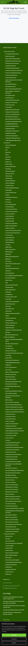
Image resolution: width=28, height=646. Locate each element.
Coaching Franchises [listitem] (10, 416)
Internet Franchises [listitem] (10, 480)
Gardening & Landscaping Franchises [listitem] (14, 447)
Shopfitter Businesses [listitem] (10, 133)
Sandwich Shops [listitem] (9, 287)
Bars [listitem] (6, 150)
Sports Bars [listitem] (8, 306)
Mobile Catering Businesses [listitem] (12, 256)
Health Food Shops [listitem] (9, 228)
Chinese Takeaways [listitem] (10, 183)
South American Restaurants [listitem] (12, 301)
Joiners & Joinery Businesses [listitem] (12, 114)
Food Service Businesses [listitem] (11, 211)
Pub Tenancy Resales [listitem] (10, 277)
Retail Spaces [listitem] (8, 567)
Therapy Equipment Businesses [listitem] (12, 386)
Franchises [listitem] (6, 388)
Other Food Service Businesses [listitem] (12, 263)
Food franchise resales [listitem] (11, 435)
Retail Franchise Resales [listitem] (11, 517)
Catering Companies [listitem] (10, 171)
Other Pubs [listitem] (8, 266)
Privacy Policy (6, 619)
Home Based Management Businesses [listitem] (14, 470)
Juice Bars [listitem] (8, 244)
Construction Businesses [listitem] (11, 75)
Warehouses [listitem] (8, 574)
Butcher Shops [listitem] (8, 164)
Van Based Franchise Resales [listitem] (12, 529)
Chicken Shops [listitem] (8, 178)
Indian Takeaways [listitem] (9, 240)
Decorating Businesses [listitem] (10, 84)
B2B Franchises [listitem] (9, 400)
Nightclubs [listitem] (8, 259)
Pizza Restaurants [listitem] (9, 273)
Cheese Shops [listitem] (8, 176)
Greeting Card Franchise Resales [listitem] (13, 454)
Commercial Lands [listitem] (9, 541)
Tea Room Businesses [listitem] (10, 318)
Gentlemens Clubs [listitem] (9, 218)
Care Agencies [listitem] (8, 346)
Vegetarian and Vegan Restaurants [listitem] (13, 330)
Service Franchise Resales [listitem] (11, 519)
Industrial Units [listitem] (9, 548)
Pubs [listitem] (6, 282)
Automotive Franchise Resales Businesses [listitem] (12, 396)
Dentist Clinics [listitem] (8, 357)
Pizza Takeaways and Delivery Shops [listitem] (14, 275)
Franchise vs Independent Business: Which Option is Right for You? (13, 597)
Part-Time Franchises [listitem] (10, 503)
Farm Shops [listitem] (8, 202)
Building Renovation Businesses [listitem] (13, 61)
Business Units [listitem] (8, 536)
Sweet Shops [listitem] (8, 311)
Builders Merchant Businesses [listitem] (12, 58)
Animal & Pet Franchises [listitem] (11, 393)
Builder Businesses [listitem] (10, 56)
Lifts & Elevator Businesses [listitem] (11, 116)
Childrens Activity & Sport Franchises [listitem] (14, 407)
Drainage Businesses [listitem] (10, 86)
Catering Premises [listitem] (9, 173)
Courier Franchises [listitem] (10, 421)
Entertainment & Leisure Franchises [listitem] (13, 428)
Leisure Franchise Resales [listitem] (11, 484)
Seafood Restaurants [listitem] (10, 289)
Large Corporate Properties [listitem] (11, 552)
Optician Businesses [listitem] (10, 376)
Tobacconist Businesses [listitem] (11, 323)
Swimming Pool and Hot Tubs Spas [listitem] (13, 524)
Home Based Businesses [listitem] (11, 459)
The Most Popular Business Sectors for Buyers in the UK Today (14, 606)
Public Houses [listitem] (8, 280)
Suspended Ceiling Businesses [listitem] (12, 138)
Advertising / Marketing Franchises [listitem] (13, 391)
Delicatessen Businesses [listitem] (11, 197)
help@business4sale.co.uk (11, 588)
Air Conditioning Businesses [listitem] (12, 54)
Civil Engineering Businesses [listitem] (12, 68)
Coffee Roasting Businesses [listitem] (12, 187)
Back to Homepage (14, 18)
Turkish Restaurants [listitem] (10, 325)
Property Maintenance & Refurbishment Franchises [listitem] (14, 511)
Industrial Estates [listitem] (9, 545)
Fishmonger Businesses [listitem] (11, 209)
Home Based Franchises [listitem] (11, 468)
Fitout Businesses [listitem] (9, 97)
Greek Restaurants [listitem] (9, 221)
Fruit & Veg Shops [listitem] (9, 216)
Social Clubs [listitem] (8, 299)
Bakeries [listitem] (7, 147)
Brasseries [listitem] (8, 157)
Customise (14, 639)
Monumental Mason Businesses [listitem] (13, 119)
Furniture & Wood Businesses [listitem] (12, 100)
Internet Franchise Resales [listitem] (11, 477)
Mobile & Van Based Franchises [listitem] (12, 496)
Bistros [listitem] (7, 154)
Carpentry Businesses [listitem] (10, 65)
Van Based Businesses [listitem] (10, 526)
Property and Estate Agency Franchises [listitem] (14, 508)
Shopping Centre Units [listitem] (10, 569)
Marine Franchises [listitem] (9, 494)
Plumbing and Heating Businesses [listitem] (13, 121)
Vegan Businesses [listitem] (9, 327)
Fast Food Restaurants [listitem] (10, 204)
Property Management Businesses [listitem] (13, 562)
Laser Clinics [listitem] (8, 369)
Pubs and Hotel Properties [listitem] (11, 285)
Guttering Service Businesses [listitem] (12, 109)
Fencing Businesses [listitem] (10, 95)
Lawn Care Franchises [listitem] (10, 482)
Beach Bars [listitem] (8, 152)
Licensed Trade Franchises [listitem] (11, 489)
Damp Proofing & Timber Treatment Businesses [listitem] (13, 80)
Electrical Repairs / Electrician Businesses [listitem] (12, 92)
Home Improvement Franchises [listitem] (12, 472)
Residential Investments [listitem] (11, 564)
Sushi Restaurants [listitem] (9, 308)
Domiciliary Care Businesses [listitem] (12, 360)
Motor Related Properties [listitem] (11, 555)
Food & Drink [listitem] (7, 142)
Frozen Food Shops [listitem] (10, 213)
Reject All (14, 642)
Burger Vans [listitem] (8, 161)
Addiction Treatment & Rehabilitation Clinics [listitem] (14, 340)
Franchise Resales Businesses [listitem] (12, 442)
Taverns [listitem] (7, 315)
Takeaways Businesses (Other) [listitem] (12, 313)
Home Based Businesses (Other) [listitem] (13, 461)
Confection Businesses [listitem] (10, 192)
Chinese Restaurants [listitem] (10, 180)
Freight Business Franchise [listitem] (11, 445)
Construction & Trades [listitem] (9, 51)
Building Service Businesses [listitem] (12, 63)
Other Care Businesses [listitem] (10, 379)
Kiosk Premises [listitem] (9, 550)
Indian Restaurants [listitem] (9, 237)
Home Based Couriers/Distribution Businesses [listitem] (13, 464)
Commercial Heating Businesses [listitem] (13, 72)
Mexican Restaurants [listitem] (10, 249)
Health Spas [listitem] (8, 365)
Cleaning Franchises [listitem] (10, 414)
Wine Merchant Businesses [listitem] (11, 334)
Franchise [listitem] (7, 440)
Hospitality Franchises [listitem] (10, 475)
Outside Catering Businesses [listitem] (12, 268)
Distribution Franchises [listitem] (10, 426)
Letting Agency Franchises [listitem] (11, 487)
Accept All (14, 635)
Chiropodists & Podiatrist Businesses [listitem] (14, 353)
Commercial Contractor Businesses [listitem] (13, 70)
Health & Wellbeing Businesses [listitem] (12, 362)
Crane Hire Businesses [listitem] (10, 77)
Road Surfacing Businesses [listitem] (12, 126)
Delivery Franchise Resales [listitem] (11, 423)
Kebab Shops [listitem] (8, 247)
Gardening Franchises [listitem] (10, 452)
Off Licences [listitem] (8, 261)
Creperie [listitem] (7, 195)
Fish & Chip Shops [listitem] (9, 206)
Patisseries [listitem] (8, 270)
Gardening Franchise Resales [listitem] (12, 449)
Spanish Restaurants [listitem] (10, 304)
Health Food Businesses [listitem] (11, 225)
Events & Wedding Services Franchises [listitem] (14, 430)
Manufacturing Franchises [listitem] (11, 491)
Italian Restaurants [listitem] (9, 242)
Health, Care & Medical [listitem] (9, 337)
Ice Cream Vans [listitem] (9, 235)
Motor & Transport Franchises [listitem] (12, 499)
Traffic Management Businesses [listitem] (13, 140)
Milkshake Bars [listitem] (9, 251)
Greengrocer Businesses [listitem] (11, 223)
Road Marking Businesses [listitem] (11, 123)
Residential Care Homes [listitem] (11, 384)
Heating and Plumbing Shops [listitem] (12, 112)
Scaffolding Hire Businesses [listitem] (12, 131)
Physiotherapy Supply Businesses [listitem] (13, 381)
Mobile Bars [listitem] (8, 254)
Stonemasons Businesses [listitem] (11, 135)
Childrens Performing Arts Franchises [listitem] (14, 409)
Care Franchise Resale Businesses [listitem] (13, 404)
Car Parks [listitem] (7, 538)
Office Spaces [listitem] (8, 557)
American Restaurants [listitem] (10, 145)
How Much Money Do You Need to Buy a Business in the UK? (12, 613)
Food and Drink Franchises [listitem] (11, 433)
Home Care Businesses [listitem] (11, 367)
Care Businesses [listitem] (9, 348)
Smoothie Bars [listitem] (8, 294)
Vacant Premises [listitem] (9, 571)
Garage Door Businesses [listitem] (11, 102)
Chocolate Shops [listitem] (9, 185)
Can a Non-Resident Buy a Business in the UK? (13, 610)
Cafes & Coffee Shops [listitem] (10, 166)
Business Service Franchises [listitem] (12, 402)
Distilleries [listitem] (8, 199)
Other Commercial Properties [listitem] (12, 560)
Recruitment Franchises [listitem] (11, 515)
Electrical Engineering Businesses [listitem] (13, 88)
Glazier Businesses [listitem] (10, 104)
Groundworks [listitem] (8, 107)
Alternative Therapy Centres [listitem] (11, 343)
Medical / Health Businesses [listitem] (12, 372)
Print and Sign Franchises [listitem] (11, 506)
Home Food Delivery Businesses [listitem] (13, 230)
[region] (14, 633)
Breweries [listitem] (7, 159)
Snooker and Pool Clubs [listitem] (11, 296)
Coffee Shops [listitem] (8, 190)
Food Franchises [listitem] (9, 437)
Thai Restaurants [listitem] (9, 320)
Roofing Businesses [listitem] (10, 128)
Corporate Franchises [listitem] (10, 419)
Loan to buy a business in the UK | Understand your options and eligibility (13, 602)
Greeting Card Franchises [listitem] (11, 456)
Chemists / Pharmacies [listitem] (10, 350)
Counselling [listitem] (8, 355)
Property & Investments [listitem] (9, 533)
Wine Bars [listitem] (7, 332)
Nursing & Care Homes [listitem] (10, 374)
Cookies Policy (6, 621)
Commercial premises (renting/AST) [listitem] (14, 543)
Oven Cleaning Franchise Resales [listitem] (13, 501)
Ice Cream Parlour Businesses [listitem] (12, 232)
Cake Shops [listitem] (8, 168)
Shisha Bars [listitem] (8, 292)
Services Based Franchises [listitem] (11, 522)
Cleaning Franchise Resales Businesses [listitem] (14, 411)
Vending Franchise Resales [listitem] (11, 531)
